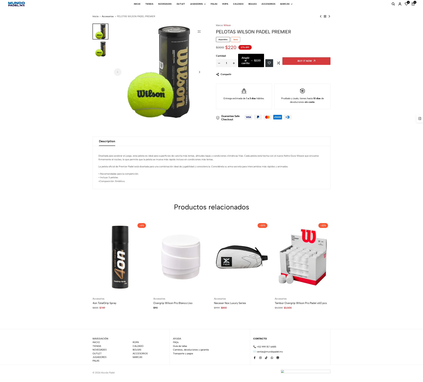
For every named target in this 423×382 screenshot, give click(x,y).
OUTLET (181, 4)
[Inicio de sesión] (400, 4)
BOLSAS (253, 4)
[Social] (254, 357)
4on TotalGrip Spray (104, 303)
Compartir (226, 74)
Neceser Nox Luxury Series (230, 303)
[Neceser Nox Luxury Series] (242, 257)
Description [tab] (107, 141)
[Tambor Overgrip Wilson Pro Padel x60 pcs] (303, 257)
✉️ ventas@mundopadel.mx (268, 351)
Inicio (95, 16)
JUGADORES (196, 4)
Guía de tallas (180, 346)
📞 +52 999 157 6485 (264, 346)
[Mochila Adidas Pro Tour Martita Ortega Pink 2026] (321, 16)
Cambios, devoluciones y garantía (191, 349)
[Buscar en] (393, 4)
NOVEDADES (165, 4)
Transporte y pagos (183, 353)
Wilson (227, 25)
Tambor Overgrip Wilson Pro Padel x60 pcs (301, 303)
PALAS (214, 4)
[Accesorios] (325, 16)
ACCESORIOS (268, 4)
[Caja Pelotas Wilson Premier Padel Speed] (329, 16)
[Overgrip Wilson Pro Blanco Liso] (181, 257)
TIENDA (149, 4)
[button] (406, 4)
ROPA (225, 4)
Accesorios (108, 16)
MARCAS (285, 4)
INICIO (137, 4)
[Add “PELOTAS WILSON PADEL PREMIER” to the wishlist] (269, 63)
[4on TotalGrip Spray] (120, 257)
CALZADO (238, 4)
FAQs (176, 342)
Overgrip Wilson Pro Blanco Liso (172, 303)
